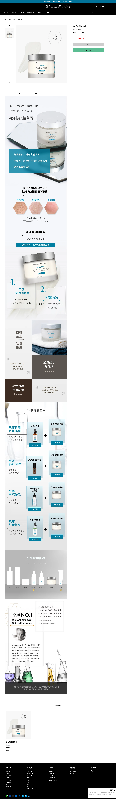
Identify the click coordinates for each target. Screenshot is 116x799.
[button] (7, 12)
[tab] (18, 93)
